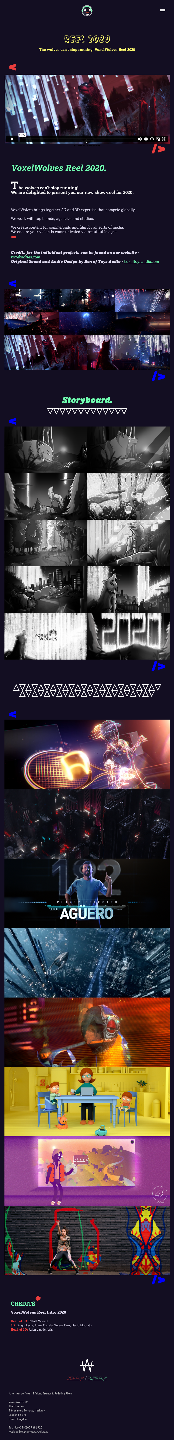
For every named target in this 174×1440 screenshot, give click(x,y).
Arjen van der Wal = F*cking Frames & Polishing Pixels (40, 1393)
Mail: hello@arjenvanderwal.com (28, 1432)
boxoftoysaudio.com (141, 261)
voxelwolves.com (25, 257)
